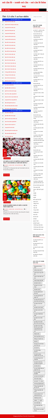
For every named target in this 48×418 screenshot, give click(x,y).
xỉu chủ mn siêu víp (9, 84)
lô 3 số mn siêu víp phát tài (11, 108)
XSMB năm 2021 (37, 397)
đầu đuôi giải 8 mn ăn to (10, 102)
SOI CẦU (35, 214)
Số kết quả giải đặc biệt (39, 383)
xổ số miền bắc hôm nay (38, 406)
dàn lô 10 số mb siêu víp (10, 77)
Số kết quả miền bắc (38, 225)
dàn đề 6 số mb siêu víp (10, 45)
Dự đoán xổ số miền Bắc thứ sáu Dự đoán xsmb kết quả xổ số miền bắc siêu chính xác (38, 328)
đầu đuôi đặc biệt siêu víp (10, 133)
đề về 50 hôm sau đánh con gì (39, 410)
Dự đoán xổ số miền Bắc (38, 318)
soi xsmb (36, 381)
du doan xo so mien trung (38, 286)
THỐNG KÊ (35, 212)
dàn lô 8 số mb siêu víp (10, 60)
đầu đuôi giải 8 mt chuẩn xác (11, 130)
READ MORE (7, 175)
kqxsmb (35, 341)
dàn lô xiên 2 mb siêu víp (10, 63)
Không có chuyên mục (38, 338)
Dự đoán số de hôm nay (38, 304)
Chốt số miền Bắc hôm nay (39, 277)
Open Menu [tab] (8, 10)
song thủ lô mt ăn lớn (9, 127)
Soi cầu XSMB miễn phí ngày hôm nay (39, 369)
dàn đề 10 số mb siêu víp (10, 51)
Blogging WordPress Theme (19, 416)
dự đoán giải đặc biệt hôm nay (38, 292)
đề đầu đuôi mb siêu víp (10, 80)
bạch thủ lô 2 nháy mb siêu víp (11, 24)
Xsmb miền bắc (36, 83)
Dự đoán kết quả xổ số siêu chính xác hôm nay (39, 300)
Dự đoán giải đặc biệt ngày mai (38, 296)
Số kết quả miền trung (38, 227)
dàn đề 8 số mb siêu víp (10, 48)
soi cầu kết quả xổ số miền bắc (38, 358)
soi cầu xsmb (37, 365)
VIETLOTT (35, 201)
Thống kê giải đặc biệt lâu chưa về (38, 387)
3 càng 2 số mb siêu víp (10, 74)
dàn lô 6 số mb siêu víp (10, 57)
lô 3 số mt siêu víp (9, 136)
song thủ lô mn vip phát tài (11, 99)
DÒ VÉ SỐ (35, 216)
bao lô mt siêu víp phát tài (10, 121)
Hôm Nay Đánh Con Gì (39, 336)
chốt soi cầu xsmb (38, 270)
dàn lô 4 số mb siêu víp (10, 54)
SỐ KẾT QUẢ (36, 223)
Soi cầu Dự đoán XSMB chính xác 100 (38, 355)
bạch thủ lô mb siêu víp (10, 21)
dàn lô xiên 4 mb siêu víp (10, 69)
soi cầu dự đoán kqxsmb (37, 351)
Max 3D (35, 205)
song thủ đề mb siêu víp (10, 39)
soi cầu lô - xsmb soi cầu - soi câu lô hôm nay (13, 165)
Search (34, 20)
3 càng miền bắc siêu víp (10, 72)
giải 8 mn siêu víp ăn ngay (10, 90)
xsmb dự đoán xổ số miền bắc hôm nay (38, 394)
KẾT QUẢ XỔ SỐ (37, 199)
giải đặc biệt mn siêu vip (10, 87)
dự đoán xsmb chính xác (38, 310)
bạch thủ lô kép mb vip (10, 30)
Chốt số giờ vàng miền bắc (38, 273)
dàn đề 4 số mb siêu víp (10, 42)
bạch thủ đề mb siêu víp (10, 36)
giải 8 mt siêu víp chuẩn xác (11, 118)
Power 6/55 (36, 210)
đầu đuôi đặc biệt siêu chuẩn (11, 105)
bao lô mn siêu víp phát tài (10, 93)
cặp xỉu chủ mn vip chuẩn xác (11, 96)
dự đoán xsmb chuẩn (38, 307)
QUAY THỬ (36, 221)
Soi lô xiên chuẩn (37, 378)
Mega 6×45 (36, 203)
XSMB (34, 193)
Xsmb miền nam (36, 150)
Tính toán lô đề (7, 158)
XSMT (34, 197)
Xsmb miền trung (37, 115)
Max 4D (35, 207)
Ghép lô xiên (36, 333)
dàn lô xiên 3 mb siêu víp (10, 66)
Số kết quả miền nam (38, 229)
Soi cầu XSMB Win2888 (37, 373)
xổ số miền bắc (37, 402)
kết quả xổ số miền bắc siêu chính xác (39, 344)
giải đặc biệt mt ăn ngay (10, 115)
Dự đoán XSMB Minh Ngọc (38, 314)
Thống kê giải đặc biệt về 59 (38, 390)
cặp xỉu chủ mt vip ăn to (10, 124)
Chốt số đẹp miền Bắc (38, 280)
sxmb (41, 381)
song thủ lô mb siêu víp (10, 27)
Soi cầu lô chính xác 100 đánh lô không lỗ (38, 362)
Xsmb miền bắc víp (37, 33)
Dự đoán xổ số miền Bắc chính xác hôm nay (39, 322)
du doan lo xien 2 (37, 282)
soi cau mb (36, 347)
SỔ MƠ (35, 218)
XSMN (34, 195)
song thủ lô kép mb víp (10, 33)
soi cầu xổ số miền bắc (39, 376)
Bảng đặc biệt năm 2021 (38, 267)
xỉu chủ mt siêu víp (9, 112)
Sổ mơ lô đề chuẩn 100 (38, 185)
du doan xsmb (37, 289)
